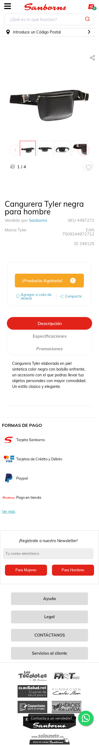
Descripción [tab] (50, 323)
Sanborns (38, 220)
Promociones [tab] (49, 348)
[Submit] (88, 19)
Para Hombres (73, 570)
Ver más (8, 511)
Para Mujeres (26, 570)
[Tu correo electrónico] (49, 556)
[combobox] (49, 20)
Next (85, 147)
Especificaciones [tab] (50, 336)
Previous (16, 147)
